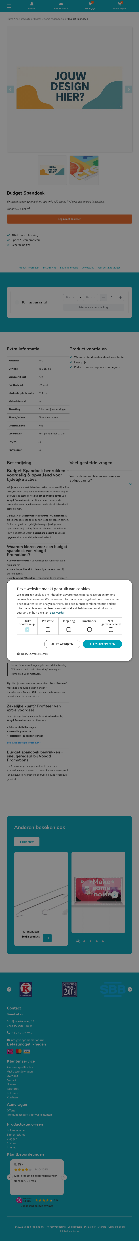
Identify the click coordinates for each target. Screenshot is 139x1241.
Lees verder (57, 612)
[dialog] (69, 620)
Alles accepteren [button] (102, 644)
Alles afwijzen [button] (62, 644)
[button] (33, 654)
